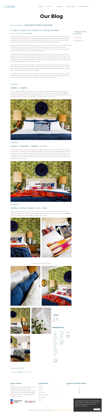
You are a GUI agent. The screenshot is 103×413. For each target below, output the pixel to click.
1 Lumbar (44, 208)
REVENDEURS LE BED (83, 6)
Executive (55, 410)
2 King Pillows (14, 88)
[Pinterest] (57, 320)
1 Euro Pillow (22, 208)
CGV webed (42, 397)
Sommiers (77, 37)
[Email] (54, 321)
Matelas (41, 387)
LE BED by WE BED (71, 6)
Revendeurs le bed (43, 395)
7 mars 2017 (19, 33)
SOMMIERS (40, 6)
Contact (41, 400)
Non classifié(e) (19, 25)
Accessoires (42, 392)
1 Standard (30, 208)
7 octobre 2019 (68, 335)
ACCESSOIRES (59, 6)
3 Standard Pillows (24, 146)
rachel (13, 33)
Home (12, 25)
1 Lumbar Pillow (23, 88)
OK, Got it (96, 409)
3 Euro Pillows (14, 146)
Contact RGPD (72, 410)
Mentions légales (63, 410)
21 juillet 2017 (56, 361)
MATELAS (49, 6)
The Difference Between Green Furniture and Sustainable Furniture (56, 344)
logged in (20, 372)
